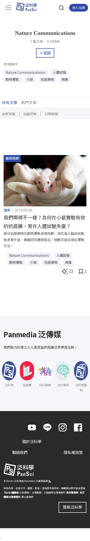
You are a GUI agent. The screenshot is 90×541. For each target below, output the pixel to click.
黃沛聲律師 (72, 492)
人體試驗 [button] (59, 72)
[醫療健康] (45, 180)
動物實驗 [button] (13, 79)
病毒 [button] (64, 79)
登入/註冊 (78, 8)
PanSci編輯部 (11, 492)
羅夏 (7, 210)
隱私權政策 (73, 452)
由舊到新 (30, 113)
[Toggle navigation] (8, 7)
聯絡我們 (20, 452)
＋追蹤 (45, 53)
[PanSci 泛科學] (28, 7)
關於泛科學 (32, 441)
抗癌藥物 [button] (48, 79)
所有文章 (9, 102)
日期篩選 (51, 113)
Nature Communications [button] (26, 72)
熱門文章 (28, 102)
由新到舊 (8, 113)
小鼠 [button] (30, 79)
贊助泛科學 (72, 507)
